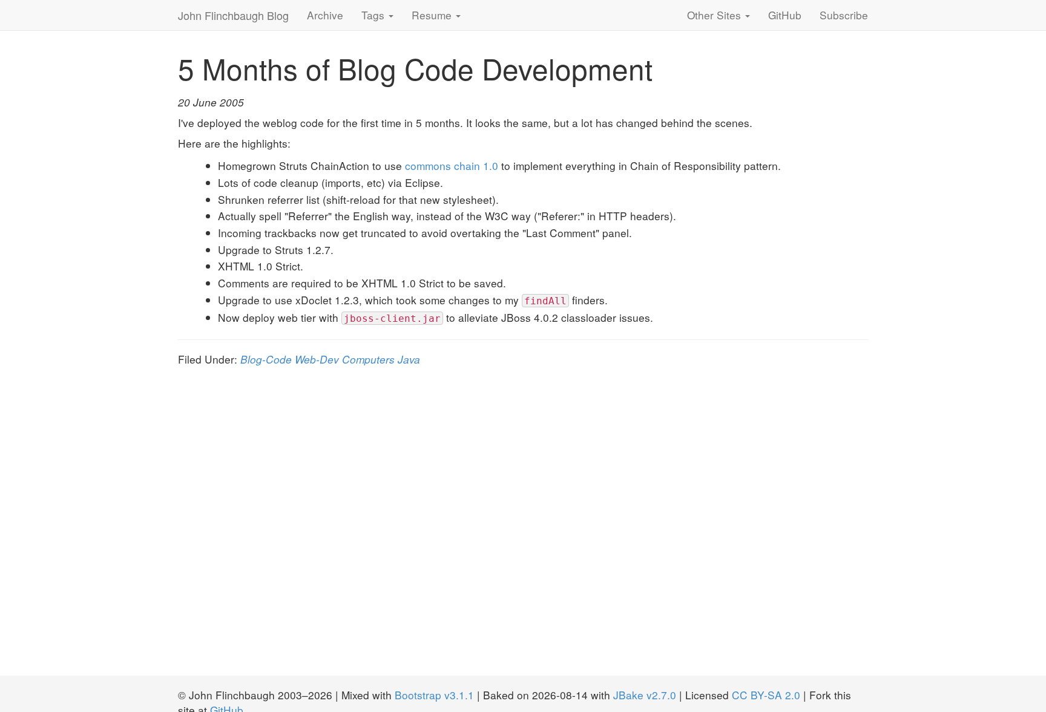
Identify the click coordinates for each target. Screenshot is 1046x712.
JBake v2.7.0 (644, 694)
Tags (374, 14)
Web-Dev (317, 359)
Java (409, 359)
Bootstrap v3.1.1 (434, 694)
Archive (325, 14)
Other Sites (715, 14)
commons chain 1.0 (451, 165)
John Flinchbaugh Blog (233, 15)
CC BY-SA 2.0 (766, 694)
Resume (433, 14)
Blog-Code (266, 359)
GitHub (784, 14)
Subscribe (844, 14)
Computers (368, 359)
